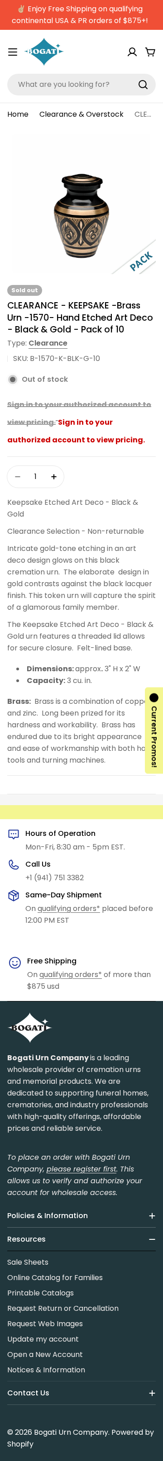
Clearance (48, 343)
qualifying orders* (69, 908)
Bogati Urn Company (71, 1432)
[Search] (143, 84)
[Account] (132, 52)
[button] (154, 731)
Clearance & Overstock (81, 114)
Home (18, 114)
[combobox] (81, 84)
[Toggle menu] (12, 52)
